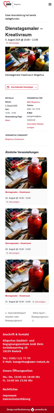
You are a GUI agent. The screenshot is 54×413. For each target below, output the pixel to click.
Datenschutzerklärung (16, 399)
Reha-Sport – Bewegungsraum (40, 314)
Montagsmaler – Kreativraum (17, 192)
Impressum (9, 395)
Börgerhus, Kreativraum (14, 139)
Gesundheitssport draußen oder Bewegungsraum (15, 316)
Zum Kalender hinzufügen (22, 87)
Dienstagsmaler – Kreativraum (18, 243)
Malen (7, 120)
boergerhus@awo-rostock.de (31, 361)
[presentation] (26, 173)
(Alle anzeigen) (14, 43)
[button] (50, 4)
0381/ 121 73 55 (20, 358)
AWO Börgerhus (33, 102)
